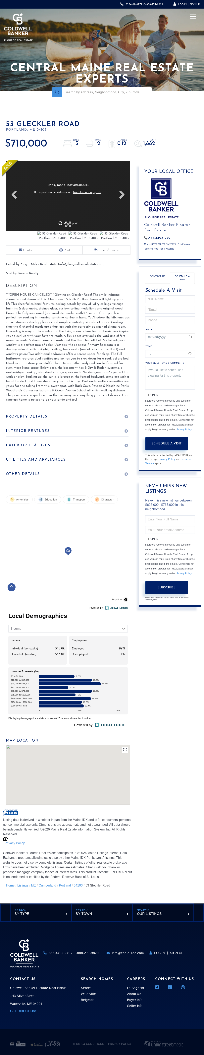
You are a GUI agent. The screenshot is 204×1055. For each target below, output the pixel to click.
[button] (57, 92)
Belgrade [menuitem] (88, 1000)
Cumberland (47, 885)
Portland (65, 885)
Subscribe (167, 587)
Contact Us (151, 249)
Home (10, 885)
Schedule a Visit (182, 278)
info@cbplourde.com (128, 953)
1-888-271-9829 (153, 4)
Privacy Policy (15, 843)
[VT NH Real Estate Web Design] (163, 1044)
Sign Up (194, 4)
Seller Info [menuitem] (135, 1006)
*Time (148, 346)
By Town (84, 914)
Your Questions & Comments (164, 363)
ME (33, 885)
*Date (148, 330)
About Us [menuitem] (134, 994)
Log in (182, 4)
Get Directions (23, 1011)
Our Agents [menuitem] (135, 988)
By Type (22, 914)
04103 (78, 885)
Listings (22, 885)
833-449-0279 (134, 4)
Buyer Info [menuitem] (134, 1000)
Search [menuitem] (86, 988)
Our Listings (149, 914)
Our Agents (167, 249)
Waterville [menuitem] (88, 994)
